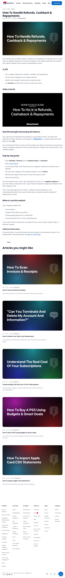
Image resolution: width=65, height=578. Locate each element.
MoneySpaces (26, 513)
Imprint (46, 524)
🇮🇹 (11, 574)
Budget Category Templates (4, 547)
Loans (14, 540)
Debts (14, 509)
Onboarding (37, 537)
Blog (49, 3)
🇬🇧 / (8, 574)
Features (18, 3)
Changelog (37, 3)
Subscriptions (16, 548)
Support (36, 534)
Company (36, 509)
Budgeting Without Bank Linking (5, 520)
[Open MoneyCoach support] (61, 574)
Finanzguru (58, 513)
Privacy (46, 513)
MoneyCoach (38, 139)
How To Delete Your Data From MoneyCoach (18, 336)
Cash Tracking (5, 530)
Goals (3, 563)
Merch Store (37, 516)
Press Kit (36, 526)
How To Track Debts (34, 234)
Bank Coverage (6, 515)
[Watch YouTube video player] (32, 110)
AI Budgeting (16, 513)
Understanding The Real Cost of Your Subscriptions (21, 384)
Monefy (57, 516)
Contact (46, 521)
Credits (46, 531)
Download (56, 3)
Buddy (56, 509)
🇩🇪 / (10, 574)
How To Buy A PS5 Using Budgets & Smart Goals (19, 433)
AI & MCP (4, 542)
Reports (4, 566)
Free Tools (36, 540)
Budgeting (5, 533)
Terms (46, 509)
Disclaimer (47, 528)
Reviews (36, 522)
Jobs (36, 513)
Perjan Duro (22, 18)
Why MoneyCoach (27, 3)
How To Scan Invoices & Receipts (14, 290)
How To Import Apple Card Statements (16, 481)
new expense (13, 164)
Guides (44, 3)
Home (4, 9)
